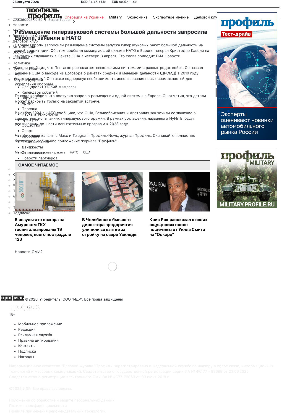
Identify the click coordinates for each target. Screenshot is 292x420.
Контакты (26, 345)
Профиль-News (104, 135)
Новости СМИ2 (29, 251)
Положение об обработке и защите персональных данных (62, 400)
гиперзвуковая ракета (48, 152)
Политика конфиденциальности (38, 405)
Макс (63, 135)
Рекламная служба (35, 335)
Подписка (27, 351)
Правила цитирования (38, 340)
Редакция (27, 329)
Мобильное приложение (40, 324)
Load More (112, 266)
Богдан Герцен (59, 19)
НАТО (74, 152)
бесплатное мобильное (35, 141)
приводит (146, 56)
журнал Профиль (135, 135)
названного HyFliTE (165, 118)
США (86, 152)
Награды (26, 356)
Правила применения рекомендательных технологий (57, 411)
